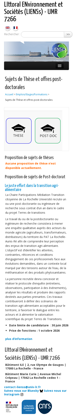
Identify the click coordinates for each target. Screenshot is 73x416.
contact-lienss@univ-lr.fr (22, 387)
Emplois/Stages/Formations (31, 94)
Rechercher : (12, 34)
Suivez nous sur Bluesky (22, 391)
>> (68, 34)
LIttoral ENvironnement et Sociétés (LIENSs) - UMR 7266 (33, 12)
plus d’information (18, 339)
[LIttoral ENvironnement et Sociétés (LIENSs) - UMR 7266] (8, 27)
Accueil (9, 94)
